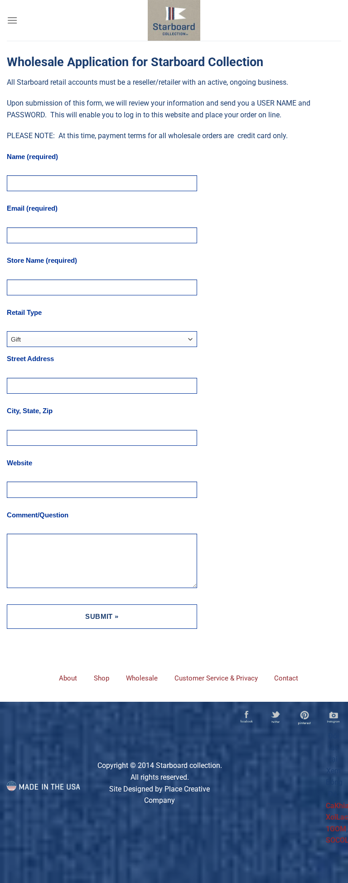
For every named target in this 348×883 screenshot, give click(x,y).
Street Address (30, 358)
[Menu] (12, 20)
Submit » (102, 616)
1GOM (336, 829)
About (68, 678)
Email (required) (32, 208)
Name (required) (32, 156)
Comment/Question (37, 515)
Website (19, 463)
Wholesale (142, 678)
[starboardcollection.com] (174, 20)
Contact (286, 678)
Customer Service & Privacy (216, 678)
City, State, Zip (30, 411)
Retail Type (24, 312)
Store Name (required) (42, 260)
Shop (101, 678)
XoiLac (337, 817)
